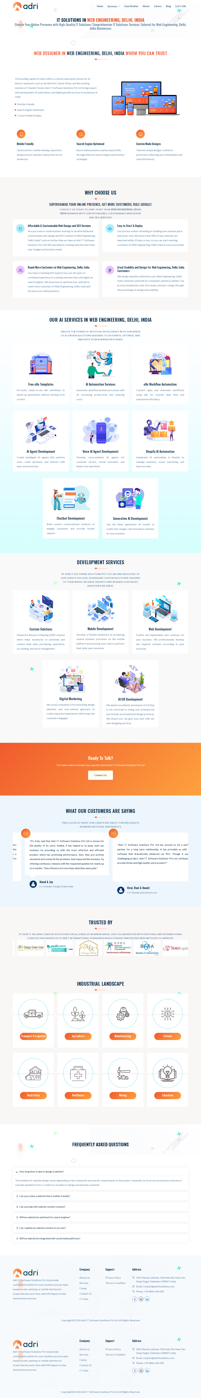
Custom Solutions (41, 629)
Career (158, 6)
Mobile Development (101, 629)
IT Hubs (83, 1298)
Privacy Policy (113, 1277)
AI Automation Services (100, 384)
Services (112, 6)
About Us (84, 1277)
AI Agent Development (41, 451)
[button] (100, 1171)
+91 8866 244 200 (154, 1291)
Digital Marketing (71, 699)
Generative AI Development (130, 518)
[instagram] (141, 1298)
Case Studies (131, 6)
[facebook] (134, 1298)
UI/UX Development (130, 699)
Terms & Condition (115, 1282)
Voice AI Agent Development (101, 451)
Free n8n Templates (41, 384)
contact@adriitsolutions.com (158, 1286)
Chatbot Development (71, 518)
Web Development (160, 629)
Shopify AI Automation (160, 451)
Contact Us (100, 775)
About (146, 6)
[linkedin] (147, 1298)
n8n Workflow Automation (160, 384)
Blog (168, 6)
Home (100, 6)
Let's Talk (180, 6)
